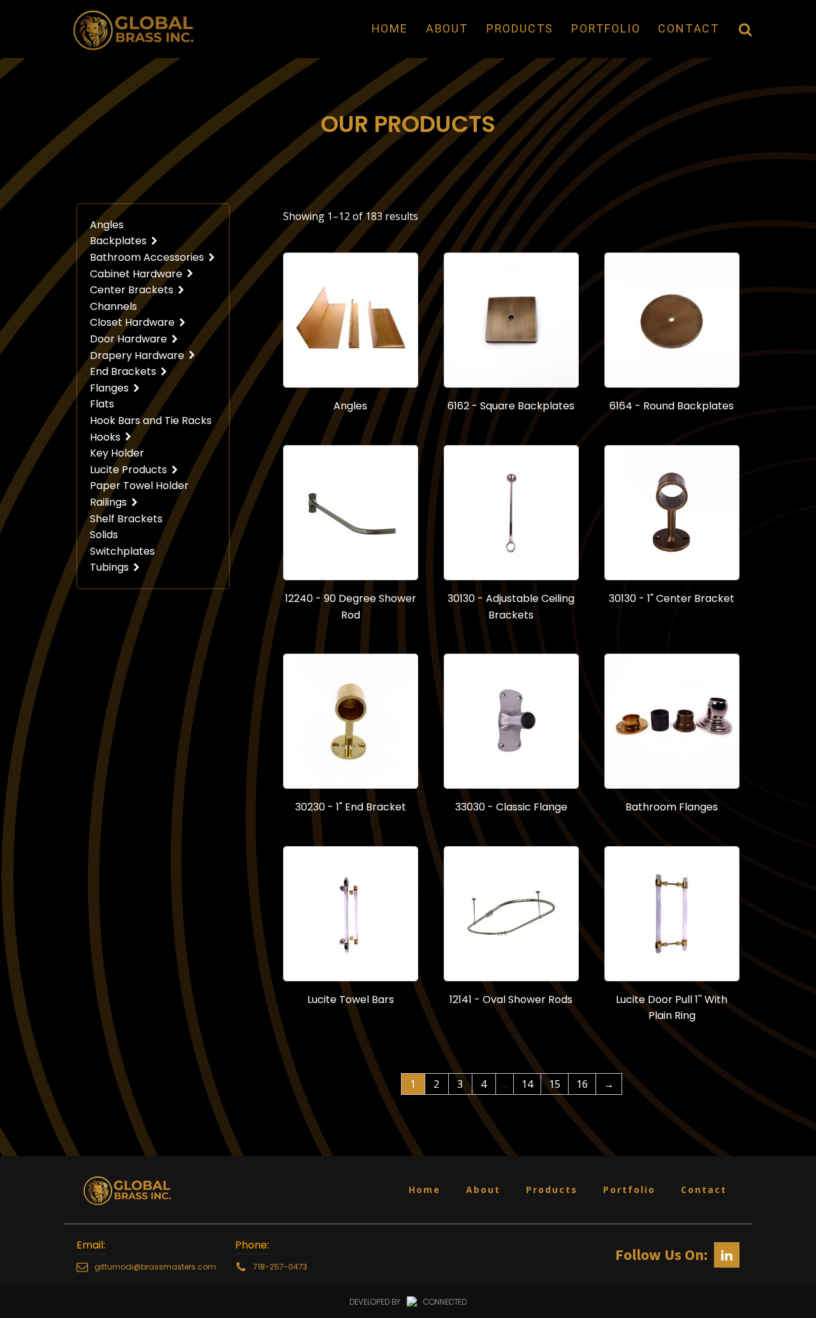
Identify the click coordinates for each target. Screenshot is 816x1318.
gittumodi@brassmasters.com (155, 1266)
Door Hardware (128, 339)
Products (519, 28)
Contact (689, 28)
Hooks (105, 437)
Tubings (109, 567)
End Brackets (123, 371)
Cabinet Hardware (136, 274)
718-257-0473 (280, 1266)
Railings (108, 502)
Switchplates (122, 551)
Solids (104, 534)
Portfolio (605, 28)
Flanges (109, 388)
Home (390, 28)
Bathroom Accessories (147, 257)
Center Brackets (131, 289)
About (447, 28)
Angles (107, 224)
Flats (102, 404)
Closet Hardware (132, 322)
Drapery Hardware (137, 355)
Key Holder (117, 453)
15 (554, 1084)
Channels (113, 306)
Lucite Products (128, 469)
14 (527, 1084)
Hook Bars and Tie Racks (151, 420)
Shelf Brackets (126, 518)
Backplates (118, 240)
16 (582, 1084)
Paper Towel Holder (139, 485)
